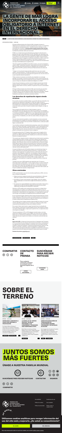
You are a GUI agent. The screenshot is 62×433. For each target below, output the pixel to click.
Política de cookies (39, 402)
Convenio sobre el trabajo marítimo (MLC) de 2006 (36, 48)
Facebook (53, 371)
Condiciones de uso (50, 399)
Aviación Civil (13, 335)
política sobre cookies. (38, 430)
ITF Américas (49, 338)
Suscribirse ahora (42, 268)
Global (33, 237)
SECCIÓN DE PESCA (17, 237)
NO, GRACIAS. (46, 426)
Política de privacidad (39, 405)
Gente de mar (26, 237)
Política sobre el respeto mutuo (49, 406)
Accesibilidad (38, 399)
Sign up (18, 373)
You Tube (57, 371)
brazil (43, 338)
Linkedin (50, 375)
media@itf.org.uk (26, 231)
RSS (57, 375)
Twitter (50, 371)
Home (4, 38)
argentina (5, 335)
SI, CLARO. (16, 426)
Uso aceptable (49, 402)
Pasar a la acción (50, 3)
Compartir (10, 251)
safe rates (25, 338)
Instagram (53, 375)
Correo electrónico (25, 271)
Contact (41, 373)
